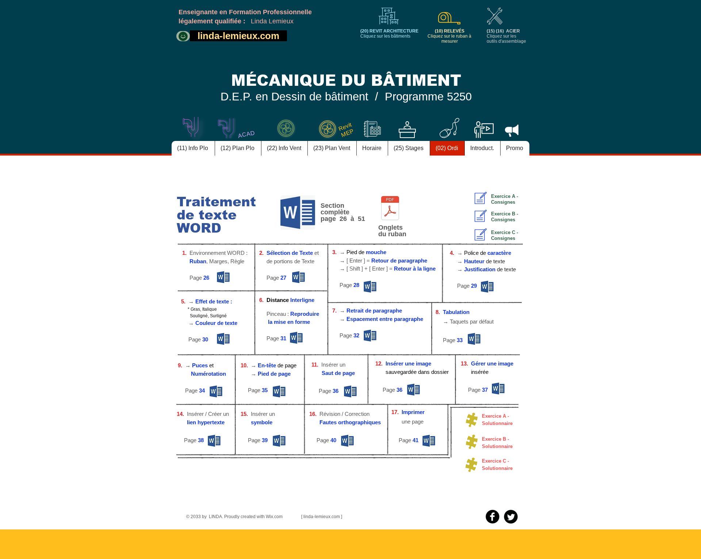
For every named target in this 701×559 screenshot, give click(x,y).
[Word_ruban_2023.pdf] (390, 209)
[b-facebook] (492, 517)
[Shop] (183, 36)
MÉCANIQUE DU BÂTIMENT (346, 80)
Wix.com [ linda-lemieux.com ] (304, 516)
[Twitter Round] (511, 517)
